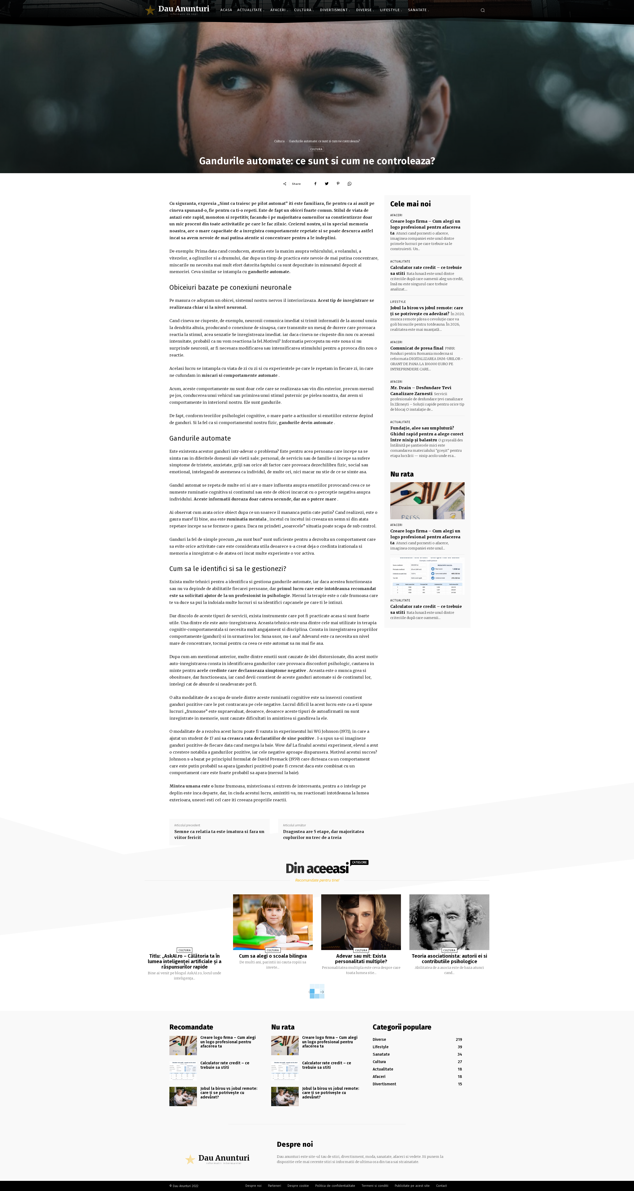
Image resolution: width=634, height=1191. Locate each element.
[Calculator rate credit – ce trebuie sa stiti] (427, 576)
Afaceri (396, 215)
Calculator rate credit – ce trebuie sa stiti (224, 1065)
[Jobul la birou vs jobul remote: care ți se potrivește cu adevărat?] (183, 1096)
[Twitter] (327, 184)
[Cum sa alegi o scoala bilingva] (273, 922)
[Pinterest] (338, 184)
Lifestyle (398, 301)
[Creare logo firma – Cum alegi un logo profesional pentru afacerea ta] (427, 500)
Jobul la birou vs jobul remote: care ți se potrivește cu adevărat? (228, 1092)
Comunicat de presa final (417, 348)
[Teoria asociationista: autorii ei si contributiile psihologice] (449, 922)
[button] (482, 10)
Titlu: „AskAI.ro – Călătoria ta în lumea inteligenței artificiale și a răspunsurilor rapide (184, 961)
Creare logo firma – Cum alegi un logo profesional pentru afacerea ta (425, 227)
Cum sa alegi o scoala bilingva (273, 956)
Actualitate (400, 261)
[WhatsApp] (349, 184)
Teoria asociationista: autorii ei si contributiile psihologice (449, 958)
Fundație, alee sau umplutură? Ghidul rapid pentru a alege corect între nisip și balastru (427, 434)
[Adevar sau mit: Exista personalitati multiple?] (361, 922)
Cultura (279, 141)
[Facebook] (315, 184)
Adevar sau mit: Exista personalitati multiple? (361, 958)
